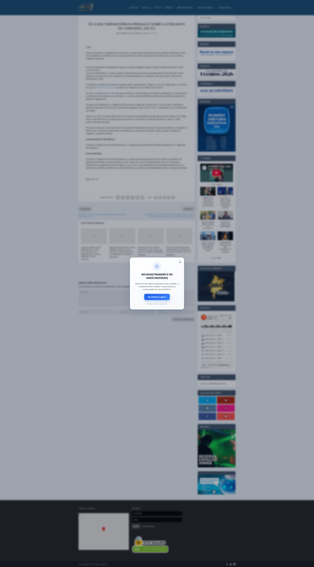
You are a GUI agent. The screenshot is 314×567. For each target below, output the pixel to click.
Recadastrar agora (157, 297)
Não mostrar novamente (158, 304)
